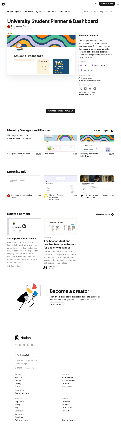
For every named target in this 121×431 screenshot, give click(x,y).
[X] (80, 88)
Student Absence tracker (21, 195)
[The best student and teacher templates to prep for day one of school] (60, 226)
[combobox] (98, 11)
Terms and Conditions (86, 94)
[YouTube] (32, 344)
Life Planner (49, 154)
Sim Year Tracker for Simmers (56, 196)
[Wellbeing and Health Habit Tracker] (97, 143)
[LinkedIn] (85, 88)
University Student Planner (97, 195)
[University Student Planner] (97, 184)
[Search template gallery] (111, 11)
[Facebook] (90, 88)
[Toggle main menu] (117, 3)
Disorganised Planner (20, 26)
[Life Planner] (60, 143)
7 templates (15, 28)
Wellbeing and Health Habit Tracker (89, 155)
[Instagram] (15, 344)
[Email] (95, 88)
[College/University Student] (24, 143)
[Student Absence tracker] (24, 184)
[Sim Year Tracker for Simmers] (60, 184)
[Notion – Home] (4, 4)
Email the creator (87, 78)
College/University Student (18, 154)
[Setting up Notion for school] (24, 226)
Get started (57, 304)
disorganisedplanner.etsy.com (91, 80)
